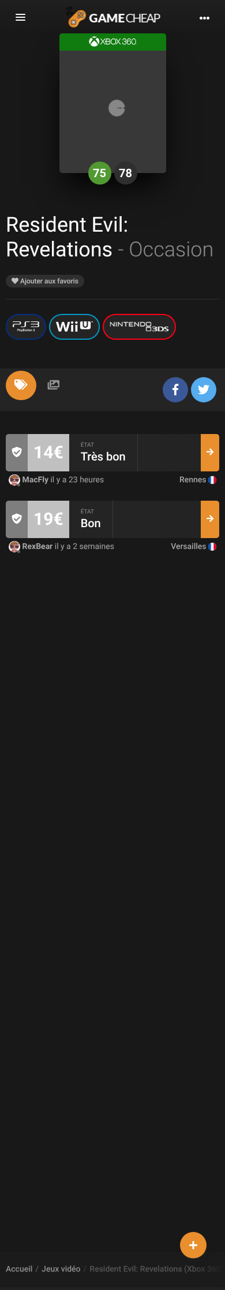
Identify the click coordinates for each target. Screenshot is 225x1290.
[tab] (21, 385)
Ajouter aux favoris (48, 281)
